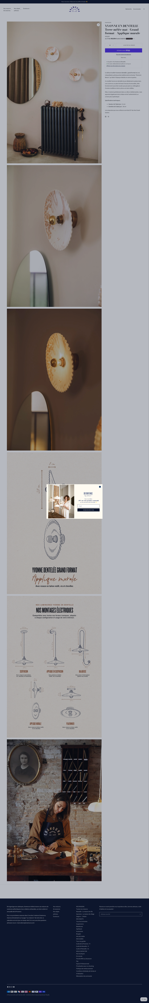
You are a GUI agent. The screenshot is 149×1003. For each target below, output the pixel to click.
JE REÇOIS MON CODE (88, 510)
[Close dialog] (100, 487)
